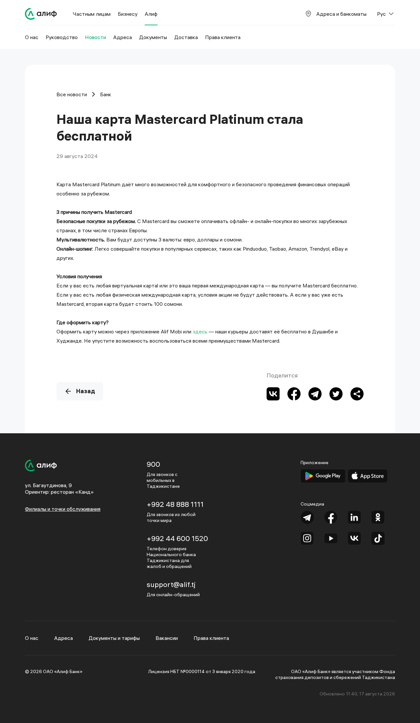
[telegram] (315, 393)
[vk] (273, 393)
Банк (105, 94)
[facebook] (294, 393)
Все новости (71, 94)
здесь (200, 331)
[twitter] (336, 393)
